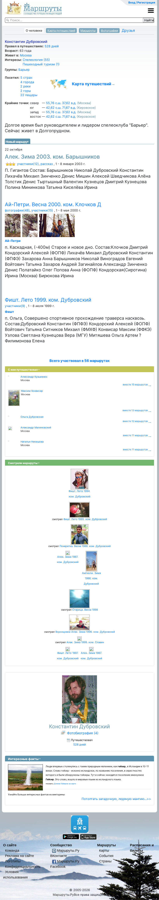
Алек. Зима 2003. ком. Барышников (52, 156)
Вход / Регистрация (141, 2)
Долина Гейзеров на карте (65, 784)
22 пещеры (28, 95)
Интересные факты (23, 759)
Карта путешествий (61, 30)
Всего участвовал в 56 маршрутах (79, 361)
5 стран (26, 77)
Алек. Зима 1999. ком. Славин (85, 642)
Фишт (9, 312)
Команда (12, 850)
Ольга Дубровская (32, 416)
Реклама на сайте (19, 856)
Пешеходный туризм (41, 64)
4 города (27, 82)
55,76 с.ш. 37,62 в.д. (61, 103)
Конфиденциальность (22, 867)
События (106, 856)
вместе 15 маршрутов (135, 384)
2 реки (25, 86)
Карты (104, 850)
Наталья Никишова (32, 441)
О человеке (34, 30)
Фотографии (109, 30)
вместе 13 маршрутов (135, 410)
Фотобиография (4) (82, 733)
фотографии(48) (17, 210)
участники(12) (28, 164)
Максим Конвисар (32, 390)
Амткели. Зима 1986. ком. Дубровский (91, 578)
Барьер (24, 70)
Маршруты (88, 30)
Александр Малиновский (36, 427)
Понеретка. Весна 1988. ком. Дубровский (85, 546)
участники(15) (42, 210)
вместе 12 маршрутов (135, 421)
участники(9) (15, 306)
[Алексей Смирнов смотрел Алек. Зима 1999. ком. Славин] (79, 638)
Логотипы (13, 861)
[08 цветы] (13, 226)
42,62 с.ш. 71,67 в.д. (61, 108)
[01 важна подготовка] (57, 226)
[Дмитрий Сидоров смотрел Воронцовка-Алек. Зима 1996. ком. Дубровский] (79, 622)
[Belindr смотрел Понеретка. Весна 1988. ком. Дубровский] (79, 534)
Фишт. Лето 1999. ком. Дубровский (48, 300)
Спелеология (36, 60)
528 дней (52, 46)
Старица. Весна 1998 (85, 609)
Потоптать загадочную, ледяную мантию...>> (116, 799)
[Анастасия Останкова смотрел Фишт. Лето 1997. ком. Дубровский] (68, 649)
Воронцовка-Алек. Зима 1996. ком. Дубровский (85, 631)
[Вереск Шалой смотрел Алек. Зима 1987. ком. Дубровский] (68, 552)
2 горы (25, 91)
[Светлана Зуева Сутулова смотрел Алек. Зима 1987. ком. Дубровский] (91, 649)
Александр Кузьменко (34, 376)
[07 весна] (30, 226)
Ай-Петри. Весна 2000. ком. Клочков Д (53, 204)
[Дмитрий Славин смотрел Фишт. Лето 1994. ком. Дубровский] (79, 479)
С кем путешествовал (23, 369)
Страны (105, 861)
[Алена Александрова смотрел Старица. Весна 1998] (79, 598)
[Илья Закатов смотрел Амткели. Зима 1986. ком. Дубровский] (91, 560)
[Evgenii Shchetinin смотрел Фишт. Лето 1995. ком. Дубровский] (79, 509)
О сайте (9, 845)
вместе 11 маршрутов (135, 435)
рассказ (47, 164)
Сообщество (61, 845)
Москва (26, 55)
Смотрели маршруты (22, 463)
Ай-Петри (13, 241)
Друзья (128, 30)
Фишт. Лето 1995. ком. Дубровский (85, 519)
